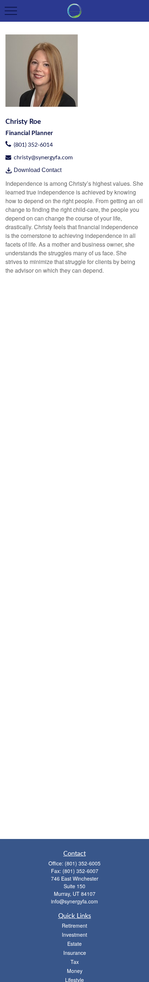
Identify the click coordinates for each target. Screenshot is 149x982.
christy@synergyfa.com (43, 157)
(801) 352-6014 (33, 145)
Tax (75, 961)
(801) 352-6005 (83, 863)
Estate (74, 943)
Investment (74, 934)
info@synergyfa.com (74, 901)
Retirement (74, 925)
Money (74, 970)
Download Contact (37, 170)
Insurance (74, 952)
